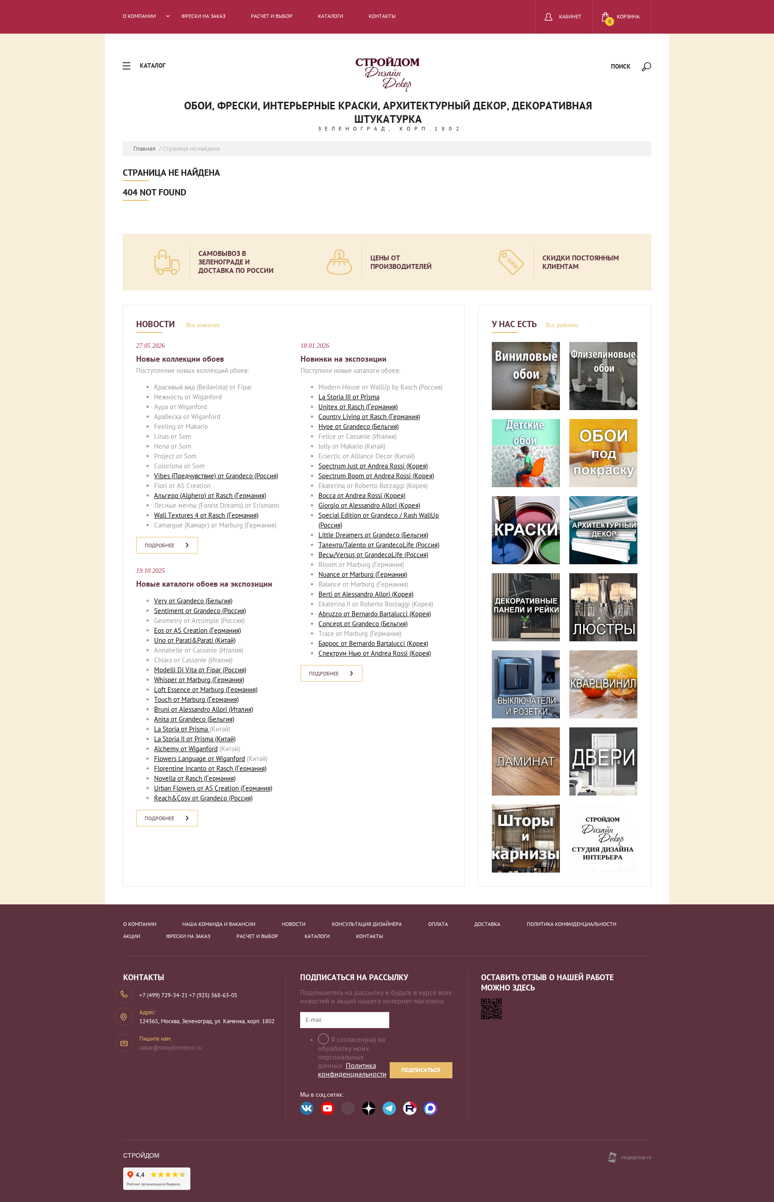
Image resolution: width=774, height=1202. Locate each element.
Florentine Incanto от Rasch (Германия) (210, 768)
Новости (293, 924)
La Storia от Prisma (182, 729)
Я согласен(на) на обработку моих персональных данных (352, 1057)
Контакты (382, 16)
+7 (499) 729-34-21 (163, 995)
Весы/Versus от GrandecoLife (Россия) (373, 554)
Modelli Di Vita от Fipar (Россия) (200, 670)
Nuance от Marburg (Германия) (362, 574)
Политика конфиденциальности (571, 924)
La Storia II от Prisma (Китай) (195, 739)
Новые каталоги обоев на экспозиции (204, 584)
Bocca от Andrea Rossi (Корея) (361, 495)
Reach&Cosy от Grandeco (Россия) (203, 798)
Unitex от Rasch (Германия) (358, 406)
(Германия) (249, 495)
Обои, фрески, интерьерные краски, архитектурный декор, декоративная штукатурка (388, 112)
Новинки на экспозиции (344, 359)
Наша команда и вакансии (218, 924)
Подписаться (420, 1070)
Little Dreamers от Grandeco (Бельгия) (373, 535)
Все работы (562, 325)
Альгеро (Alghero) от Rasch (193, 495)
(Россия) (265, 475)
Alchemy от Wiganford (186, 748)
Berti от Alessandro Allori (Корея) (365, 594)
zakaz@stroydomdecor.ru (170, 1047)
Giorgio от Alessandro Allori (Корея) (369, 505)
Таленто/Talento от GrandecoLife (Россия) (378, 544)
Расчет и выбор (271, 16)
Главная (144, 148)
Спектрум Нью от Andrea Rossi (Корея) (374, 653)
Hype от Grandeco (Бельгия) (358, 426)
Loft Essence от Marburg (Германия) (206, 689)
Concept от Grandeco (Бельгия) (363, 623)
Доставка (487, 924)
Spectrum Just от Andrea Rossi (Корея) (373, 466)
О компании (139, 16)
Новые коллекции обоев (180, 359)
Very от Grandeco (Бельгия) (193, 601)
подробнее (159, 545)
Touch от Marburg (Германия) (196, 699)
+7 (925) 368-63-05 (213, 995)
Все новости (202, 325)
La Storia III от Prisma (348, 397)
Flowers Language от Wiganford (199, 758)
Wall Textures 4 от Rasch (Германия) (206, 515)
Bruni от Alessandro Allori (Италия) (203, 709)
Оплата (438, 924)
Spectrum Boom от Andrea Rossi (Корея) (376, 475)
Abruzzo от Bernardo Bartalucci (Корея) (374, 614)
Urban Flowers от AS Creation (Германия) (213, 788)
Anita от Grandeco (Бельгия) (194, 719)
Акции (131, 936)
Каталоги (330, 16)
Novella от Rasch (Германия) (195, 778)
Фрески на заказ (203, 16)
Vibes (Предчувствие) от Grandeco (203, 475)
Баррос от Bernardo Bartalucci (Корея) (373, 643)
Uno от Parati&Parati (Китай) (195, 640)
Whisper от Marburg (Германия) (199, 679)
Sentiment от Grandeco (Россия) (200, 610)
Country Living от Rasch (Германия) (369, 416)
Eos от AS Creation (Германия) (197, 630)
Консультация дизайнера (367, 924)
